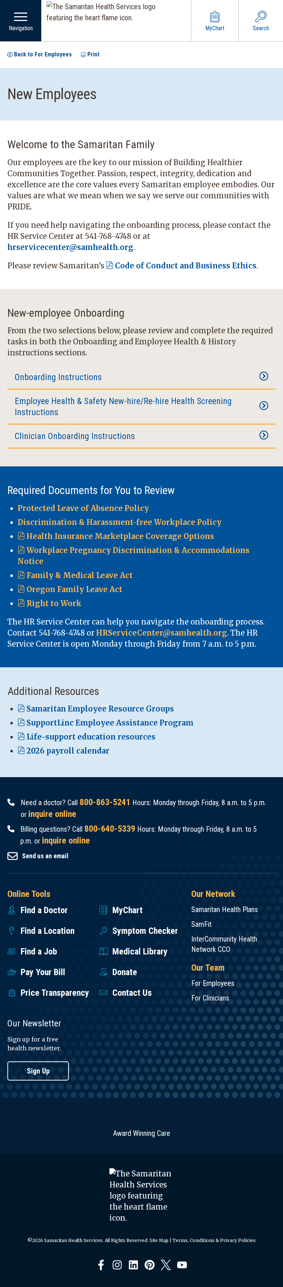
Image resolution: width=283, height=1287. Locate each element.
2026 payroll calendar (68, 750)
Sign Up (38, 1071)
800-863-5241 (105, 802)
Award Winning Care (141, 1133)
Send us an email (45, 856)
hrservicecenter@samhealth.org (70, 247)
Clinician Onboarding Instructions (75, 436)
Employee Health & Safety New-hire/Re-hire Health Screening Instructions (123, 406)
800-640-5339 (109, 829)
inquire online (52, 814)
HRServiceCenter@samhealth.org (161, 632)
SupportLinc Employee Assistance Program (110, 722)
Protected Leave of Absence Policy (83, 508)
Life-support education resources (91, 736)
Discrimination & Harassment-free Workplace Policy (119, 522)
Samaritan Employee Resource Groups (100, 708)
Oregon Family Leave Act (74, 589)
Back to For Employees (43, 54)
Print (93, 54)
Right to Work (54, 603)
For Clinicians (210, 998)
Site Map (159, 1240)
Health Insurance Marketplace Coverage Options (120, 536)
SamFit (201, 924)
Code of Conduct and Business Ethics (185, 265)
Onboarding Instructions (58, 377)
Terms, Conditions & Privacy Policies (214, 1240)
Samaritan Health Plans (224, 909)
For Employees (212, 983)
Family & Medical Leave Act (80, 575)
